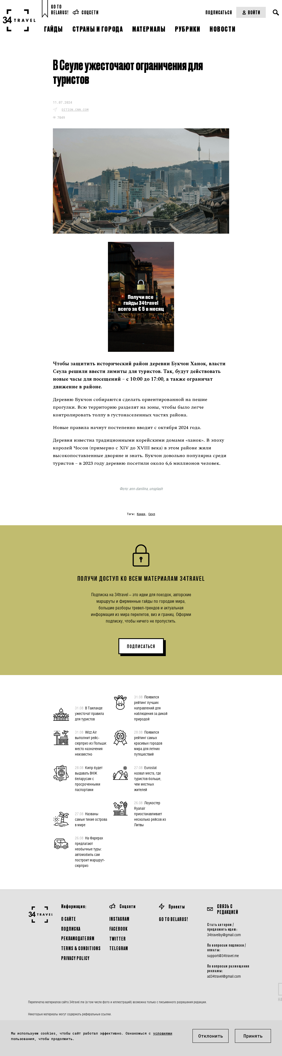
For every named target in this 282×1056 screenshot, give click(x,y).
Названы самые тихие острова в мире (91, 819)
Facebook (118, 928)
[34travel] (19, 20)
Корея (141, 514)
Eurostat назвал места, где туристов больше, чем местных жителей (147, 778)
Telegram (118, 948)
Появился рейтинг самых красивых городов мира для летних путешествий (148, 743)
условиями (162, 1033)
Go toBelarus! (60, 9)
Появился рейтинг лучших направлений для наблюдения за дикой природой (150, 708)
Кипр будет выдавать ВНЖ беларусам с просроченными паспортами (88, 778)
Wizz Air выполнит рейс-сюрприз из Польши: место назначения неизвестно (91, 743)
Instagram (119, 919)
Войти (254, 12)
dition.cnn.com (75, 109)
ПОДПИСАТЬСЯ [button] (141, 646)
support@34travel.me (223, 955)
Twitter (117, 938)
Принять (253, 1036)
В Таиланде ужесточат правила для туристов (89, 713)
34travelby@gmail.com (224, 935)
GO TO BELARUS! (173, 919)
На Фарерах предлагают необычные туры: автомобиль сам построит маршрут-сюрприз (90, 852)
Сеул (151, 514)
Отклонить (210, 1036)
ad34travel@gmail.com (224, 976)
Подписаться (218, 12)
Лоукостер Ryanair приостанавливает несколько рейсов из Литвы (150, 813)
